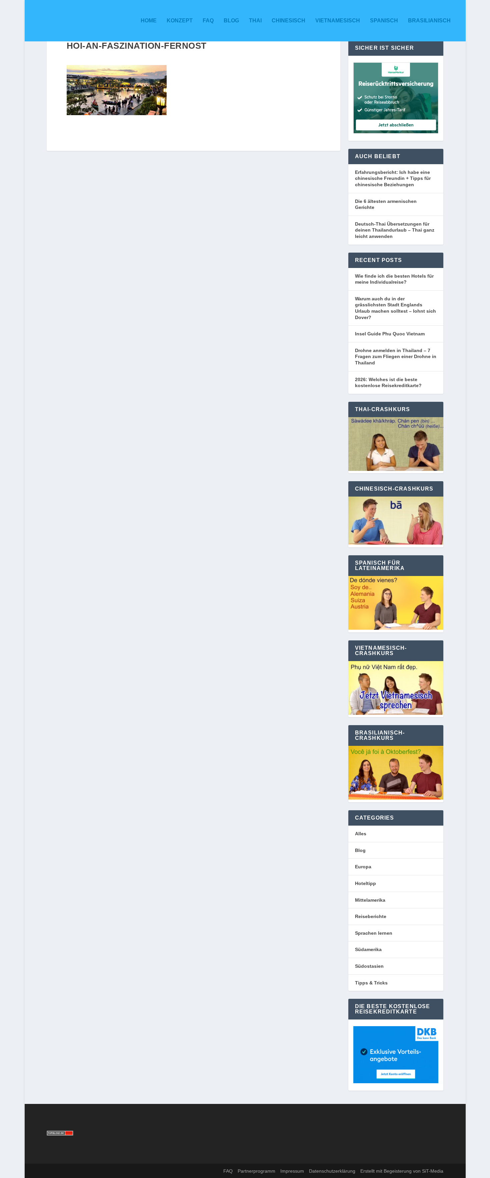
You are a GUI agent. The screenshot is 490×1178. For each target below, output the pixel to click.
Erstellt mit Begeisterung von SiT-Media (401, 1171)
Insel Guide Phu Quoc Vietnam (390, 333)
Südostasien (369, 966)
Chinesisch (288, 20)
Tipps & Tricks (371, 982)
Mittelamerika (370, 900)
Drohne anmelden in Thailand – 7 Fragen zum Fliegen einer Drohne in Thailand (395, 356)
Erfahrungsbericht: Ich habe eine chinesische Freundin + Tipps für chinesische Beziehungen (393, 178)
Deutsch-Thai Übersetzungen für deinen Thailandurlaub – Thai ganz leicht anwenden (394, 230)
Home (149, 20)
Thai (255, 20)
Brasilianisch (429, 20)
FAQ (208, 20)
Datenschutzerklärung (332, 1171)
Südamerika (368, 949)
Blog (231, 20)
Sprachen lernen (373, 933)
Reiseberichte (370, 916)
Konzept (180, 20)
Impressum (292, 1171)
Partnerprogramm (256, 1171)
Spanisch (384, 20)
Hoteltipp (365, 883)
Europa (363, 866)
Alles (360, 833)
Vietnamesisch (337, 20)
